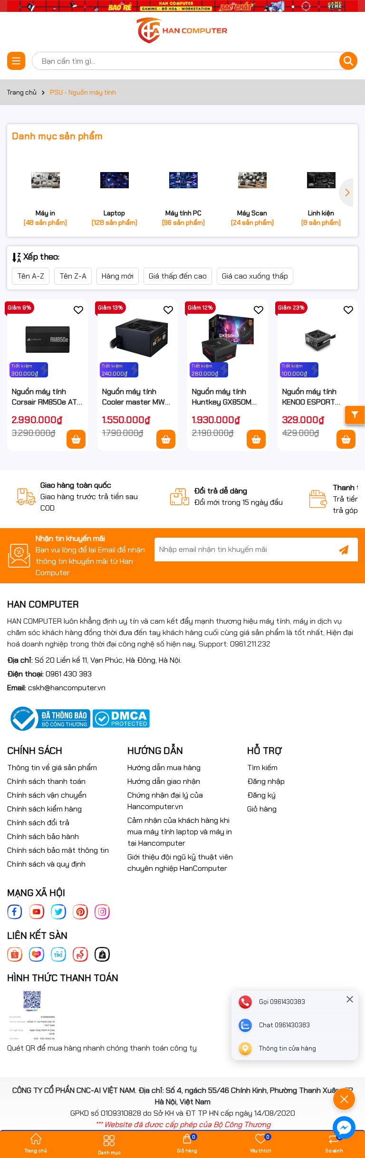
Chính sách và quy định (46, 864)
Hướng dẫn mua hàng (164, 767)
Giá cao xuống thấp (255, 276)
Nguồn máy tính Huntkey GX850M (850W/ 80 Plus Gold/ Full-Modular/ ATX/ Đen (224, 397)
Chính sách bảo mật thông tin (58, 850)
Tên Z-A (72, 276)
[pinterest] (80, 911)
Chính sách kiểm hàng (44, 809)
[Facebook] (14, 911)
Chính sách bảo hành (43, 836)
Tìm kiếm (262, 767)
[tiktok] (102, 954)
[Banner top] (182, 5)
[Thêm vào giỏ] (76, 439)
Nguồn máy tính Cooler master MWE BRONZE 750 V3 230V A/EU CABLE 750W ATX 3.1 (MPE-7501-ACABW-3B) (135, 397)
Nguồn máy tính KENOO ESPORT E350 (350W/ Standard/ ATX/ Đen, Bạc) (309, 397)
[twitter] (58, 911)
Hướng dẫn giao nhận (163, 781)
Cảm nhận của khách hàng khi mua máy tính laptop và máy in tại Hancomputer (179, 831)
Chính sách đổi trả (38, 823)
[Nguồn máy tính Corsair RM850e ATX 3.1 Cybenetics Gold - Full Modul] (48, 339)
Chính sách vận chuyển (46, 795)
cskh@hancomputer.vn (67, 688)
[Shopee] (14, 954)
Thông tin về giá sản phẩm (52, 767)
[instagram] (102, 911)
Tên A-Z (30, 276)
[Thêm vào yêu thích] (78, 309)
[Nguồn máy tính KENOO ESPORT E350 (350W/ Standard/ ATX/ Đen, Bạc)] (318, 339)
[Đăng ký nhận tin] (343, 549)
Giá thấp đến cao (178, 276)
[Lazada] (36, 954)
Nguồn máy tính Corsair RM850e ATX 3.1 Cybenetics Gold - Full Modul (47, 397)
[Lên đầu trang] (344, 1072)
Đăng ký (261, 795)
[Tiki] (58, 954)
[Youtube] (36, 911)
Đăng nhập (266, 781)
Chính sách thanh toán (46, 781)
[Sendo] (80, 954)
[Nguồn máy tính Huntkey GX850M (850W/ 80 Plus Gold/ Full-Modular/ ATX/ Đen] (228, 339)
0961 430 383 (69, 674)
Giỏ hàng (262, 809)
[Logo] (182, 31)
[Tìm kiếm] (348, 61)
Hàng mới (118, 276)
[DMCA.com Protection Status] (121, 718)
